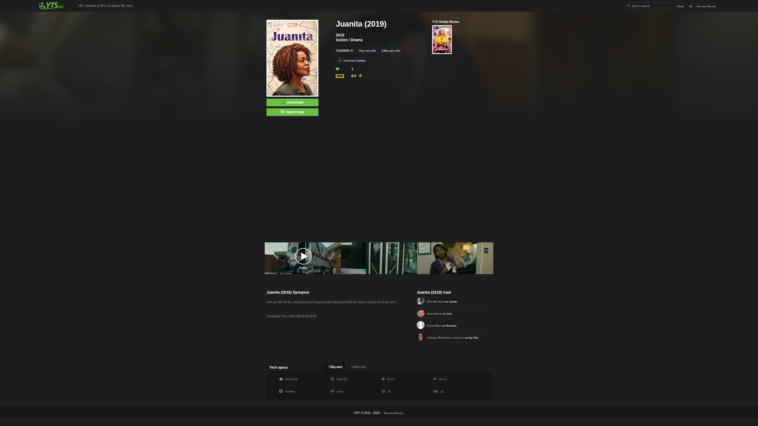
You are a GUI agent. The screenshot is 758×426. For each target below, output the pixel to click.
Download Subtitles (354, 60)
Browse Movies (706, 6)
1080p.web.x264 (391, 50)
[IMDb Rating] (343, 76)
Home (680, 6)
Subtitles (290, 391)
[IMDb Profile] (421, 301)
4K (690, 6)
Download (295, 102)
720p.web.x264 (367, 50)
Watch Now (295, 112)
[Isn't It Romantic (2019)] (442, 39)
